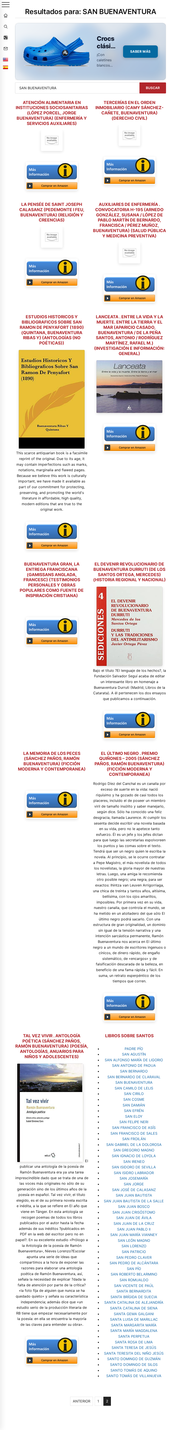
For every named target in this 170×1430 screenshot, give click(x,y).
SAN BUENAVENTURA (134, 1082)
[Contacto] (5, 48)
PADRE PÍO (134, 1048)
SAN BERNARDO (134, 1071)
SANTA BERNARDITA (133, 1291)
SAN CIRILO (134, 1093)
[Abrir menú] (6, 5)
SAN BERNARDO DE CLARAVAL (133, 1077)
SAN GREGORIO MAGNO (133, 1150)
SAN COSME (134, 1099)
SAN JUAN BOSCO (134, 1206)
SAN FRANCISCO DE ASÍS (134, 1127)
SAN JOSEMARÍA (134, 1178)
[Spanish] (5, 67)
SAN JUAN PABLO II (134, 1229)
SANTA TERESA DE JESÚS (134, 1347)
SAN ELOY (134, 1116)
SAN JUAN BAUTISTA (134, 1195)
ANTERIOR (81, 1401)
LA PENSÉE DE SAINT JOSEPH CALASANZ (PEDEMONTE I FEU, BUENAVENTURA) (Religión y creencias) (51, 212)
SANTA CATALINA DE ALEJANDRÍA (133, 1302)
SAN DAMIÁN (134, 1105)
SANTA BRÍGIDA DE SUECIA (133, 1297)
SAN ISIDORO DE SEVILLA (134, 1167)
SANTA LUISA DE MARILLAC (134, 1319)
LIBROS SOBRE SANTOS (129, 1035)
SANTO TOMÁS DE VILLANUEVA (133, 1376)
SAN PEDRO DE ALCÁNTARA (134, 1263)
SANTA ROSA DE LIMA (134, 1342)
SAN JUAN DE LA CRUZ (134, 1223)
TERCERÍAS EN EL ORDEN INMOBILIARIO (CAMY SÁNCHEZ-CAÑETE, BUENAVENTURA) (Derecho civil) (129, 110)
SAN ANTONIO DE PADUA (134, 1065)
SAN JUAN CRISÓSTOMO (133, 1212)
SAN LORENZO (134, 1246)
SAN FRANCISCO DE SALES (133, 1133)
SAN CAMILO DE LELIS (134, 1088)
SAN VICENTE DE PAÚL (134, 1285)
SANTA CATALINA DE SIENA (134, 1308)
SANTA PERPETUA (133, 1336)
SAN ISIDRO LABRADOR (134, 1173)
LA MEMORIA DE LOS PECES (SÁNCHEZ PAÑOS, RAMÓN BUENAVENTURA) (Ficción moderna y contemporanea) (52, 761)
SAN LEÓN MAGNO (134, 1240)
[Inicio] (5, 15)
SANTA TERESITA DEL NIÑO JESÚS (134, 1353)
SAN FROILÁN (134, 1139)
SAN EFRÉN (134, 1110)
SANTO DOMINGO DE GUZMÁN (133, 1359)
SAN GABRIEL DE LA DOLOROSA (134, 1144)
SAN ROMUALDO (134, 1280)
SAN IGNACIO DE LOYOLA (134, 1156)
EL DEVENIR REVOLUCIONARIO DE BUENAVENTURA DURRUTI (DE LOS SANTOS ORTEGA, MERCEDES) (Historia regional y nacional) (129, 572)
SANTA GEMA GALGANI (134, 1314)
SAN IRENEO (134, 1161)
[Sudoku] (5, 37)
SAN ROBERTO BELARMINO (134, 1274)
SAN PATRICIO (134, 1251)
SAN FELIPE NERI (133, 1122)
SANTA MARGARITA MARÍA (133, 1325)
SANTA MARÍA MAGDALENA (133, 1330)
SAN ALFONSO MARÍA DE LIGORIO (134, 1060)
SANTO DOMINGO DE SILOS (134, 1364)
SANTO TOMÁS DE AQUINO (133, 1370)
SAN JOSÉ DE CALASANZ (134, 1190)
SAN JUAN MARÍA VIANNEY (133, 1235)
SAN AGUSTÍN (134, 1054)
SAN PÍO (134, 1268)
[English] (5, 59)
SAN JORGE (134, 1184)
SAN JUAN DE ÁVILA (134, 1218)
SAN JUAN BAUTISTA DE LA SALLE (134, 1201)
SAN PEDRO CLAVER (134, 1257)
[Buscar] (5, 26)
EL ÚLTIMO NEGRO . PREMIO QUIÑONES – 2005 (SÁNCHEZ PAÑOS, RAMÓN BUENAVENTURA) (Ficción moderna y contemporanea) (129, 764)
